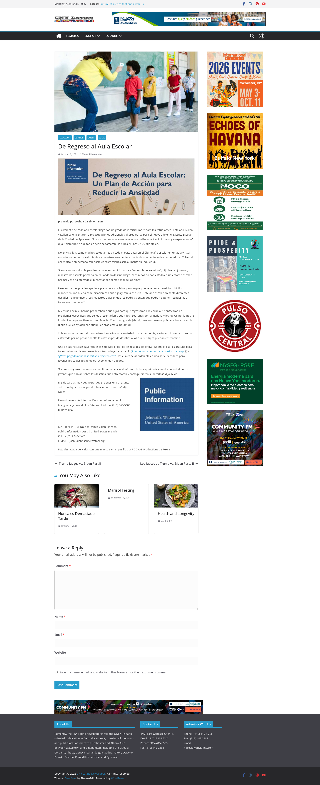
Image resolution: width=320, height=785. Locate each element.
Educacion (65, 137)
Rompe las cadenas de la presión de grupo (158, 351)
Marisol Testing (121, 490)
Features (72, 36)
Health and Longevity (176, 513)
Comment (62, 566)
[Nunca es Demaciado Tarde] (76, 487)
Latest (91, 137)
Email (59, 635)
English (90, 36)
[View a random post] (261, 36)
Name (59, 617)
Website (60, 652)
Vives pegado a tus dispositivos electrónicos (87, 356)
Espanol (112, 36)
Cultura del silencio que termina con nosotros (127, 4)
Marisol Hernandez (92, 154)
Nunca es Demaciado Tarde (76, 516)
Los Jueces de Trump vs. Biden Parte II (167, 464)
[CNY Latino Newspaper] (58, 36)
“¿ (59, 356)
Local (102, 137)
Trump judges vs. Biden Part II (80, 464)
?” (115, 356)
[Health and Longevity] (176, 487)
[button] (98, 36)
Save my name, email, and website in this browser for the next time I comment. (114, 672)
